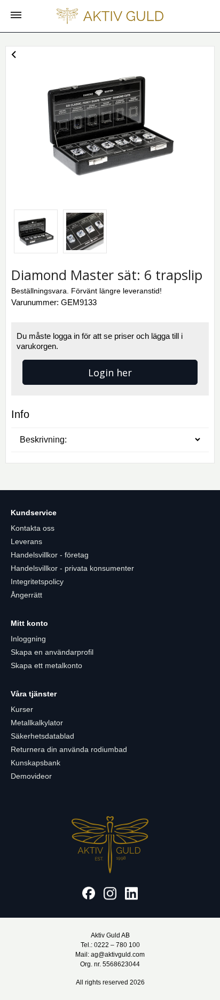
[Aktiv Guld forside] (110, 16)
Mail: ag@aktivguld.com (110, 954)
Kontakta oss (32, 528)
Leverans (26, 541)
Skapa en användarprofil (52, 652)
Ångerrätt (26, 595)
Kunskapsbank (35, 762)
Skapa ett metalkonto (46, 665)
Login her (110, 372)
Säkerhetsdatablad (42, 736)
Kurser (22, 709)
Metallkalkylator (37, 722)
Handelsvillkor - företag (50, 555)
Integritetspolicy (37, 581)
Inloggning (28, 638)
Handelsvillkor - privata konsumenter (72, 568)
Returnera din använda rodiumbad (69, 749)
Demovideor (31, 776)
